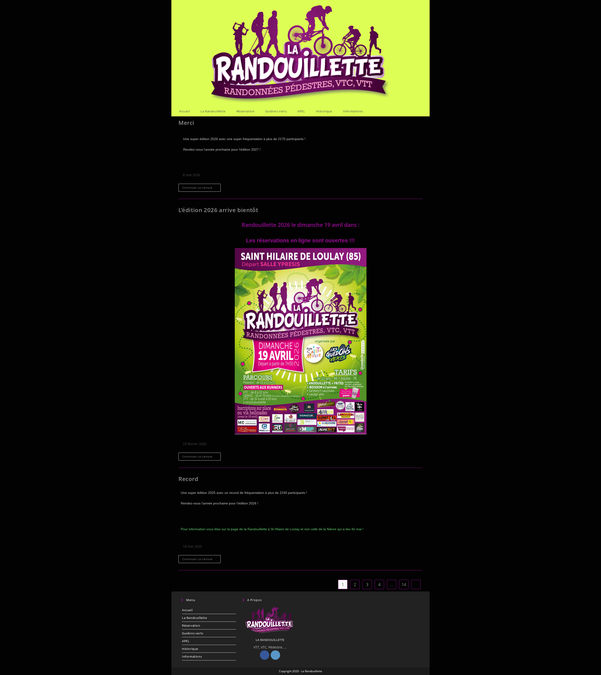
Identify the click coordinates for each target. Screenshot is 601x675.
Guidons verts (192, 633)
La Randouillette (194, 618)
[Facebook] (264, 655)
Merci (186, 122)
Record (188, 479)
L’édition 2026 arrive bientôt (218, 210)
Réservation (191, 625)
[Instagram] (275, 655)
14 (403, 584)
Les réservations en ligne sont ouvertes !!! (300, 240)
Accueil (187, 610)
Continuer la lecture (201, 186)
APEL (185, 641)
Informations (192, 656)
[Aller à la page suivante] (416, 584)
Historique (190, 649)
